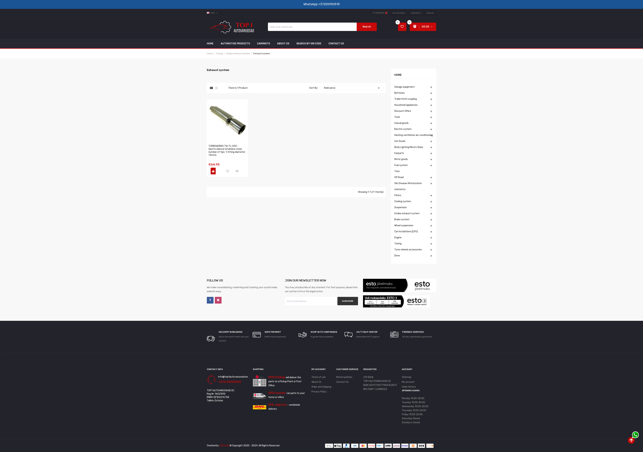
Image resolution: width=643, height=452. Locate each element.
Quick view (237, 171)
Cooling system (402, 201)
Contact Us (342, 382)
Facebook (210, 300)
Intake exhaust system (407, 213)
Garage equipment (404, 87)
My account (399, 13)
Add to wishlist (227, 171)
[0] (402, 27)
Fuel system (401, 165)
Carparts (399, 153)
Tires (397, 171)
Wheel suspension (403, 225)
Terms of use (318, 377)
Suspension (400, 207)
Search (367, 26)
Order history (409, 386)
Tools (397, 117)
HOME (398, 75)
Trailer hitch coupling (405, 99)
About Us (316, 382)
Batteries (399, 93)
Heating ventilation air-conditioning (413, 135)
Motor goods (401, 159)
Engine (398, 237)
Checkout (416, 13)
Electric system (403, 129)
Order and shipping (321, 386)
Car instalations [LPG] (406, 231)
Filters (397, 195)
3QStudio (224, 445)
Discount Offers (402, 111)
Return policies (344, 377)
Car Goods (399, 141)
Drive (397, 255)
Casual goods (401, 123)
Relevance (352, 88)
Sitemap (406, 377)
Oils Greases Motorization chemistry (408, 186)
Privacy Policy (319, 391)
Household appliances (406, 105)
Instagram (218, 300)
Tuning (398, 243)
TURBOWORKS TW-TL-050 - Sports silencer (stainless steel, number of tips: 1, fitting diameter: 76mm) (226, 150)
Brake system (401, 219)
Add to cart (213, 171)
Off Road (399, 177)
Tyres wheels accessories (408, 249)
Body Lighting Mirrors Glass (408, 147)
